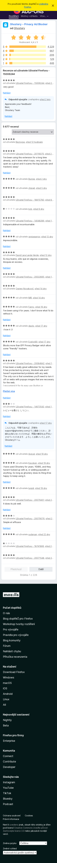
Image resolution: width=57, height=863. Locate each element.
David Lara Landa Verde (27, 255)
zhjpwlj (31, 188)
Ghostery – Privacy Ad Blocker (29, 24)
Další (41, 569)
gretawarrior (34, 236)
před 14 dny (41, 288)
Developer (9, 767)
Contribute (9, 761)
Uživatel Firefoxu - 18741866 (30, 546)
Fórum (7, 645)
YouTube (8, 787)
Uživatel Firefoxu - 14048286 (30, 220)
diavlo (31, 326)
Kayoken (32, 463)
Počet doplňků (12, 607)
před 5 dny (41, 188)
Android (8, 693)
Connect (8, 756)
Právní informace (11, 819)
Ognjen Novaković (25, 288)
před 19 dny (42, 454)
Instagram (9, 782)
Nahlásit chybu (12, 651)
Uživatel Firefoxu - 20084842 (30, 363)
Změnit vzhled (10, 848)
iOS (5, 688)
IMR (30, 297)
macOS (7, 682)
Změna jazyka (9, 843)
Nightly (7, 720)
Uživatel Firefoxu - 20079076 (30, 518)
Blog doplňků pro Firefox (18, 618)
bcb (30, 209)
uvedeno (14, 824)
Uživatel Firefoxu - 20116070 (30, 153)
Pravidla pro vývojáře (15, 634)
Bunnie (31, 179)
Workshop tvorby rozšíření (19, 624)
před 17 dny (41, 326)
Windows (8, 677)
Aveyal (31, 454)
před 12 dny (47, 236)
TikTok (7, 793)
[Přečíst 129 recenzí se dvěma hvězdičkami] (27, 59)
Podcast (8, 804)
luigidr (31, 488)
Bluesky (7, 798)
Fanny (31, 307)
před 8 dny (50, 200)
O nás (6, 613)
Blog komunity (11, 640)
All (4, 704)
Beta (6, 725)
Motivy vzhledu (29, 16)
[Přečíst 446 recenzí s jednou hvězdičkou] (27, 63)
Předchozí (16, 569)
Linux (6, 699)
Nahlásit (7, 93)
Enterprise (9, 740)
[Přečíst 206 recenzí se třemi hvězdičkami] (27, 55)
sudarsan (32, 534)
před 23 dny (51, 546)
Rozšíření (14, 16)
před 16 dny (41, 307)
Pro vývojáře (10, 629)
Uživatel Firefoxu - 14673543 (30, 406)
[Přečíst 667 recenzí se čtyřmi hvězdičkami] (27, 51)
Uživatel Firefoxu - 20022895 (30, 277)
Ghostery (19, 28)
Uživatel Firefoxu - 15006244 (30, 83)
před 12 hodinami (34, 142)
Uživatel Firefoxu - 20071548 (30, 558)
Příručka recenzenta (15, 656)
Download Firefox (14, 672)
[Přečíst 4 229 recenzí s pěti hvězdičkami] (27, 46)
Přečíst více (9, 391)
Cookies (29, 815)
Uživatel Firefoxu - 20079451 (30, 500)
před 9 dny (38, 209)
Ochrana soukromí (11, 815)
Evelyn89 (32, 341)
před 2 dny (50, 153)
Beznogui (20, 142)
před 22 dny (44, 534)
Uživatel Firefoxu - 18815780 (30, 200)
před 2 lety (50, 83)
